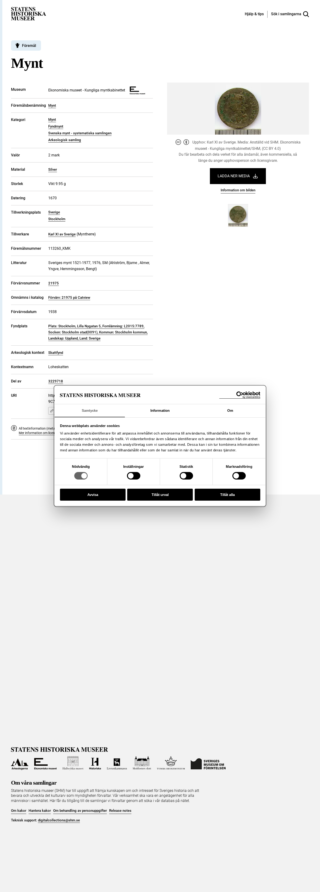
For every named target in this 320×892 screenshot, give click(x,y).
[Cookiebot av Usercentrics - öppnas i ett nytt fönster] (239, 395)
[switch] (133, 476)
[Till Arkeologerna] (19, 763)
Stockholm (56, 219)
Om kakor (18, 811)
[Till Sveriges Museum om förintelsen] (208, 763)
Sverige (54, 212)
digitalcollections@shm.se (59, 820)
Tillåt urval (160, 495)
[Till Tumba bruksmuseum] (171, 763)
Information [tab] (160, 410)
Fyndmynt (55, 126)
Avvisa (92, 495)
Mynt (52, 105)
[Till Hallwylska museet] (73, 763)
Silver (52, 169)
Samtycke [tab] (90, 410)
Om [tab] (230, 410)
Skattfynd (55, 353)
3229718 (55, 381)
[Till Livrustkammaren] (117, 763)
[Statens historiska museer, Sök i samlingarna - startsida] (28, 13)
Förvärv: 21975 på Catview (69, 297)
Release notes (120, 811)
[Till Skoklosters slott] (142, 763)
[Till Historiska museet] (95, 763)
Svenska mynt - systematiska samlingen (80, 133)
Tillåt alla (227, 495)
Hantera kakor (40, 811)
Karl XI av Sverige (62, 234)
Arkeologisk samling (64, 140)
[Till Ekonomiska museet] (45, 763)
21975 (53, 283)
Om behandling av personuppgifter (80, 811)
